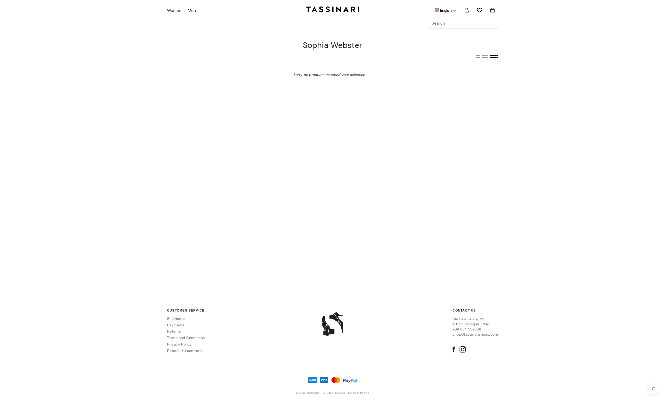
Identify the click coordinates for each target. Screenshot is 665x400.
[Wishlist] (479, 10)
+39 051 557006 (467, 329)
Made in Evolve (358, 392)
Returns (174, 331)
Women (174, 10)
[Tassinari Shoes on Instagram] (463, 350)
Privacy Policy (179, 344)
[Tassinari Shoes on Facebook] (454, 350)
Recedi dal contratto (185, 351)
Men (192, 10)
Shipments (176, 318)
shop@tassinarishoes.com (475, 334)
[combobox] (463, 23)
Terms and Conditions (186, 338)
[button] (445, 10)
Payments (175, 325)
